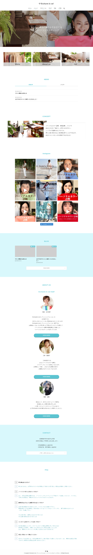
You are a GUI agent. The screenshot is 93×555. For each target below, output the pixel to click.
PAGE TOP (89, 537)
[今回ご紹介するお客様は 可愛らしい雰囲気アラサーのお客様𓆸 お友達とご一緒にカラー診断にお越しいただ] (25, 211)
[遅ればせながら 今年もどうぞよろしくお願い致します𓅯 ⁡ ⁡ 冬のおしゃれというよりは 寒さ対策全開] (46, 190)
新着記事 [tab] (31, 84)
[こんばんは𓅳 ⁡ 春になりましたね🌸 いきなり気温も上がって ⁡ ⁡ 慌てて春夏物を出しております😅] (25, 169)
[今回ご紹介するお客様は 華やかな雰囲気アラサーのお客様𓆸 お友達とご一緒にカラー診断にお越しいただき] (67, 190)
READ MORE (46, 268)
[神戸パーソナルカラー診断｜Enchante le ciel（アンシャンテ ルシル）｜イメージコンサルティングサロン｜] (46, 3)
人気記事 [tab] (62, 84)
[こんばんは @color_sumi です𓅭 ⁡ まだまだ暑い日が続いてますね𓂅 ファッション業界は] (46, 211)
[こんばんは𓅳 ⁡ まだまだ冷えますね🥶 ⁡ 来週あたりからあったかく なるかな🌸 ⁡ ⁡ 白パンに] (46, 169)
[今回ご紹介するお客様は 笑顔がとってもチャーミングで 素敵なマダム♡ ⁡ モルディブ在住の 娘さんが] (25, 190)
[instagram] (45, 551)
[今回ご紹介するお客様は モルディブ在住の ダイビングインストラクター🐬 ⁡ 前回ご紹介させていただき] (67, 169)
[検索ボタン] (64, 9)
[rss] (47, 551)
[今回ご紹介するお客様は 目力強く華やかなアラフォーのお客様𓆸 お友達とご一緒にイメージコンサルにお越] (67, 211)
